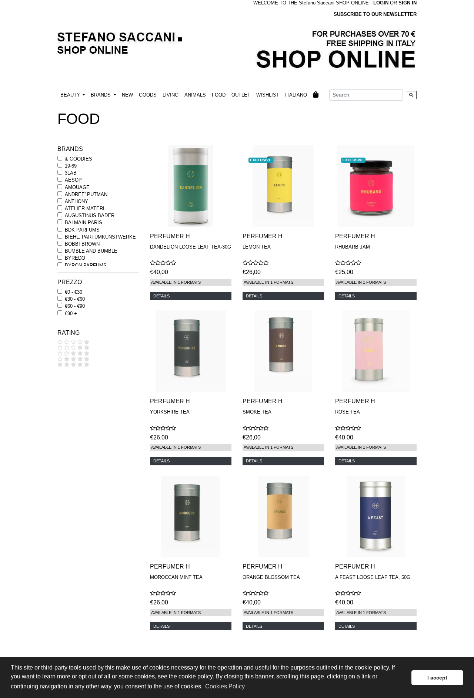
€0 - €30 (73, 292)
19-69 (71, 166)
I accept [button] (437, 678)
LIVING (170, 95)
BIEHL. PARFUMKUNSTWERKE (100, 237)
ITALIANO (296, 95)
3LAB (71, 173)
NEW (127, 95)
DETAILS (161, 296)
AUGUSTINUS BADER (89, 215)
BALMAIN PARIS (83, 222)
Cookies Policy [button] (225, 686)
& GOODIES (78, 159)
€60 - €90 (75, 306)
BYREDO (75, 258)
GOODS (148, 95)
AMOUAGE (77, 187)
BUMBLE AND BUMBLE (91, 251)
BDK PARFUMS (82, 230)
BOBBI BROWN (82, 244)
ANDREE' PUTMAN (86, 194)
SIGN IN (407, 3)
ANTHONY (76, 201)
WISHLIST (267, 95)
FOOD (219, 95)
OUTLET (240, 95)
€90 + (71, 313)
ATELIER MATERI (84, 208)
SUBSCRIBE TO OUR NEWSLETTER (375, 14)
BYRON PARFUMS (86, 265)
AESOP (73, 180)
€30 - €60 (75, 299)
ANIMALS (195, 95)
